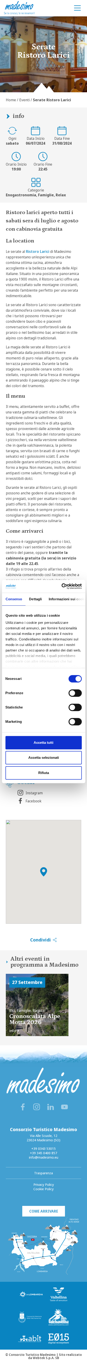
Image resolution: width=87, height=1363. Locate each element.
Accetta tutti (43, 742)
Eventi (24, 99)
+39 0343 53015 (43, 1148)
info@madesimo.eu (43, 1157)
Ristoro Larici (37, 251)
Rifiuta (43, 773)
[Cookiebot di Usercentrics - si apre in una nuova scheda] (62, 586)
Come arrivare (43, 1211)
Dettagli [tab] (35, 599)
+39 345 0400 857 (43, 1153)
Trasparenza (43, 1173)
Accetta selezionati (43, 757)
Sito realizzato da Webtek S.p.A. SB (55, 1356)
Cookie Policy (43, 1189)
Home (11, 99)
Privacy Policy (43, 1184)
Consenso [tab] (13, 599)
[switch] (75, 693)
